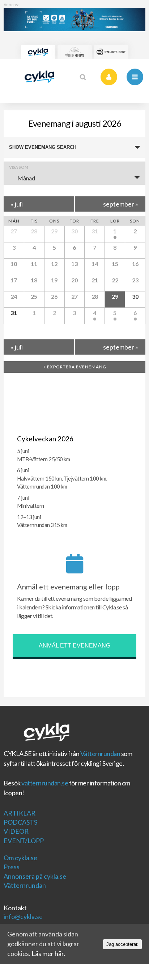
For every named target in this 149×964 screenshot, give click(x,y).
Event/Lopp (24, 841)
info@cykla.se (23, 916)
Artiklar (19, 813)
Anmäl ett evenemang (74, 645)
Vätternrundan (100, 753)
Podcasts (20, 822)
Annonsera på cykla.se (35, 876)
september (120, 204)
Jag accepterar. (122, 944)
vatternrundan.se (44, 783)
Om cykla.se (20, 858)
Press (12, 867)
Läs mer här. (48, 953)
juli (17, 204)
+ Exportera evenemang (74, 366)
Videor (16, 831)
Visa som (18, 167)
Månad (26, 178)
